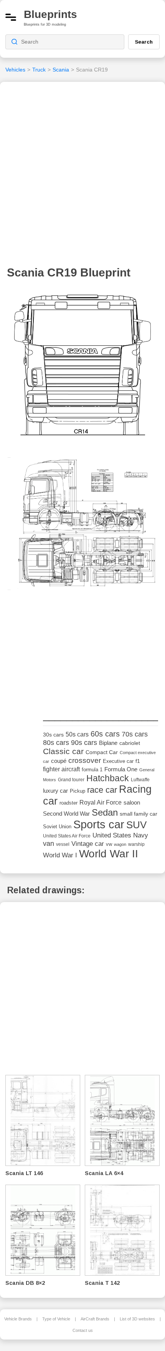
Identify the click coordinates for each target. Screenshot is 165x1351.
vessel (62, 844)
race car (102, 790)
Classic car (63, 751)
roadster (68, 803)
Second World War (66, 814)
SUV (136, 825)
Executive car (118, 761)
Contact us (83, 1330)
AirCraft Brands (95, 1319)
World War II (108, 854)
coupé (58, 761)
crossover (84, 760)
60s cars (105, 734)
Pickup (77, 791)
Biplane (108, 743)
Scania (61, 70)
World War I (60, 855)
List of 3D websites (137, 1319)
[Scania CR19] (82, 368)
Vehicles (15, 70)
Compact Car (102, 752)
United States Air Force (67, 835)
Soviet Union (57, 826)
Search (144, 42)
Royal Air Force (100, 802)
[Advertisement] (82, 176)
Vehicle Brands (18, 1319)
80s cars (56, 742)
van (48, 843)
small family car (138, 814)
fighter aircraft (61, 769)
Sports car (98, 824)
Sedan (105, 812)
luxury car (55, 790)
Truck (39, 70)
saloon (132, 802)
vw (109, 844)
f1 (137, 761)
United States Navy (120, 835)
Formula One (120, 769)
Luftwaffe (140, 779)
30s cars (53, 735)
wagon (120, 844)
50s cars (77, 734)
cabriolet (129, 743)
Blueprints (50, 14)
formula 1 (92, 769)
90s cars (84, 742)
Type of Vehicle (56, 1319)
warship (136, 844)
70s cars (135, 734)
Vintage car (87, 843)
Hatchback (107, 778)
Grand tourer (71, 779)
